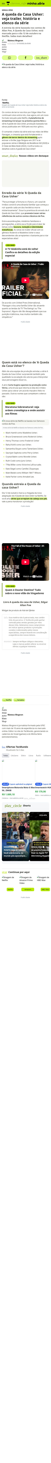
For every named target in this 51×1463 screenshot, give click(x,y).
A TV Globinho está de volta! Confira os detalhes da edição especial (22, 252)
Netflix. (6, 102)
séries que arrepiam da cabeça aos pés (29, 498)
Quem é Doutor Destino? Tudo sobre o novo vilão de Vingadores (24, 591)
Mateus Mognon (15, 40)
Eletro (23, 755)
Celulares (14, 755)
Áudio (38, 755)
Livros (31, 755)
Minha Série (7, 10)
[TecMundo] (8, 3)
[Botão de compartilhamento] (9, 57)
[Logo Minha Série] (36, 3)
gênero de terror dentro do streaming (19, 137)
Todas (5, 755)
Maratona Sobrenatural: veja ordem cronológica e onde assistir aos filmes (25, 410)
